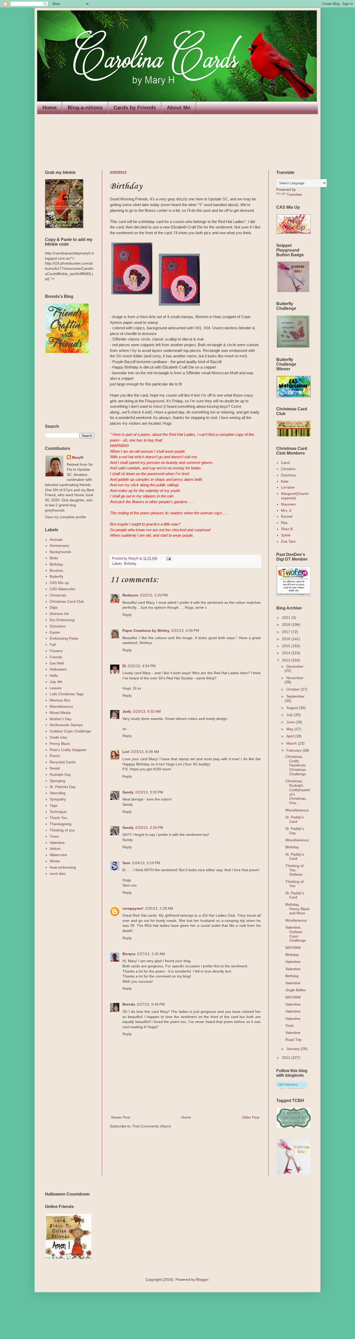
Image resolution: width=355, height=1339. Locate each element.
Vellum (55, 848)
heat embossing (63, 867)
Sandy (128, 792)
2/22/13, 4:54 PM (142, 666)
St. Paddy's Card (294, 819)
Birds (54, 558)
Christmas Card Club (67, 601)
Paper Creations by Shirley (145, 630)
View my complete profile (65, 517)
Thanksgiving (60, 824)
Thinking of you (62, 830)
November (295, 678)
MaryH (77, 457)
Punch (55, 756)
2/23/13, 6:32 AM (147, 711)
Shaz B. (287, 529)
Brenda (128, 1004)
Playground (154, 401)
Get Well (57, 663)
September (295, 696)
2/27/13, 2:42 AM (151, 954)
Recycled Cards (63, 762)
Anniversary (59, 545)
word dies (57, 873)
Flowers (56, 651)
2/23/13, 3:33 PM (149, 792)
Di (124, 666)
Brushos (56, 570)
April (290, 736)
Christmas (58, 595)
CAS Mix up (59, 583)
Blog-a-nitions (85, 107)
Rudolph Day (60, 774)
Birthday (130, 564)
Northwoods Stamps (66, 725)
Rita (284, 523)
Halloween (58, 669)
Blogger (202, 1279)
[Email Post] (168, 558)
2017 (286, 632)
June (290, 722)
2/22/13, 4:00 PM (185, 630)
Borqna (128, 954)
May (290, 729)
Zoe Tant (288, 541)
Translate (294, 194)
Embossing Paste (64, 638)
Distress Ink (59, 614)
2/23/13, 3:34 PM (149, 827)
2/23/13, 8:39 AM (145, 752)
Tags (53, 805)
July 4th (56, 682)
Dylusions (57, 626)
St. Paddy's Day (294, 830)
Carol (285, 463)
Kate (284, 481)
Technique (58, 812)
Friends (56, 657)
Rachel (286, 516)
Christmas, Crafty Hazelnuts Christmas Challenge (295, 765)
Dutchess (288, 475)
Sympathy (58, 799)
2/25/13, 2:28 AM (159, 908)
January (293, 1049)
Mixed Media (60, 713)
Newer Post (120, 1117)
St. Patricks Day (63, 787)
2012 (286, 1057)
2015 (286, 646)
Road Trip (293, 1040)
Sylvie (286, 535)
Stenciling (57, 793)
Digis (54, 607)
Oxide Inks (58, 737)
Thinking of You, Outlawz (294, 870)
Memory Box (60, 700)
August (292, 708)
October (293, 689)
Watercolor (58, 855)
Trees (54, 836)
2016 (286, 639)
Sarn (126, 863)
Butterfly (56, 576)
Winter (55, 861)
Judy (126, 711)
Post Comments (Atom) (152, 1126)
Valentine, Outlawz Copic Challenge (295, 933)
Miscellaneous (61, 706)
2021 (286, 617)
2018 (286, 624)
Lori (125, 752)
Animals (56, 539)
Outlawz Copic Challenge (70, 731)
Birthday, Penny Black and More (297, 908)
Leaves (56, 688)
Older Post (250, 1117)
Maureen (288, 504)
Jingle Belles (295, 990)
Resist (55, 768)
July (290, 715)
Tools (289, 1025)
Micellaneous (296, 920)
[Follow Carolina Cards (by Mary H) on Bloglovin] (291, 1088)
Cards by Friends (135, 107)
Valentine (57, 843)
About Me (178, 107)
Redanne (130, 595)
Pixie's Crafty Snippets (68, 750)
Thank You (58, 818)
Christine (288, 469)
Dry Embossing (62, 620)
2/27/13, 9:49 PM (151, 1004)
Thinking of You (294, 883)
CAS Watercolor (63, 589)
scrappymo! (132, 908)
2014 (286, 653)
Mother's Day (60, 719)
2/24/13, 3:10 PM (146, 863)
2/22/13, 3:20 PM (154, 595)
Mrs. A (286, 510)
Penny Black (60, 743)
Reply (127, 615)
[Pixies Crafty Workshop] (293, 291)
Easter (55, 632)
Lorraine (288, 487)
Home (49, 107)
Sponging (57, 781)
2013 (286, 660)
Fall (53, 644)
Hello (54, 675)
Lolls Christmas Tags (67, 694)
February (294, 750)
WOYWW (293, 948)
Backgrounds (60, 552)
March (292, 743)
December (295, 666)
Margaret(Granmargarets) (295, 495)
